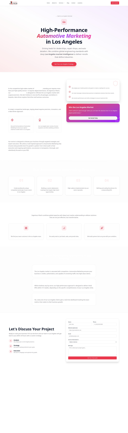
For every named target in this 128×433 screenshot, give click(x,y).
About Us (54, 3)
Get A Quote (115, 3)
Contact (73, 3)
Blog (68, 3)
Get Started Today (93, 118)
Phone (94, 322)
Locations (80, 3)
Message (70, 345)
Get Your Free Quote (92, 358)
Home (48, 3)
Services (61, 3)
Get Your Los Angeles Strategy (64, 64)
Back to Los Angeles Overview (64, 16)
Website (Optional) (72, 328)
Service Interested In (73, 339)
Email (69, 333)
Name (69, 322)
